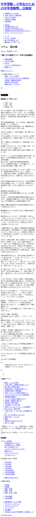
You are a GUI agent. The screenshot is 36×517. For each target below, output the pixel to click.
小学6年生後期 (10, 474)
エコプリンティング (11, 453)
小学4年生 (8, 468)
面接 (6, 419)
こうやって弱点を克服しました (15, 399)
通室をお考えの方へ (11, 478)
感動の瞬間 (8, 59)
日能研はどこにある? (12, 13)
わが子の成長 (9, 61)
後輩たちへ (8, 67)
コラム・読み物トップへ (9, 51)
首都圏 (7, 487)
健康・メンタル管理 (11, 76)
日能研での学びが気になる (14, 29)
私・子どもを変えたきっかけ (15, 415)
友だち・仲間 (9, 423)
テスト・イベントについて (14, 33)
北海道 (7, 485)
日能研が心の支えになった (14, 421)
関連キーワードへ (7, 71)
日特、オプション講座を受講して (16, 393)
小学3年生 (8, 466)
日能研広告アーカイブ (12, 443)
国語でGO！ (9, 451)
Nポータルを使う (11, 17)
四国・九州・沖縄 (11, 493)
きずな (7, 63)
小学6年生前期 (10, 472)
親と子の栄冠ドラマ (11, 40)
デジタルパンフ (10, 455)
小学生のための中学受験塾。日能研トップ (19, 512)
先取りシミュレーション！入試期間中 (18, 407)
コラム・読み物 (10, 38)
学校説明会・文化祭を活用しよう (16, 389)
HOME (7, 25)
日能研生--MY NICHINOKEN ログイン (18, 31)
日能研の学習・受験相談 (13, 391)
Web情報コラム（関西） (13, 445)
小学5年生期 (9, 470)
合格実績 (8, 21)
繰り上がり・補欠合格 (12, 409)
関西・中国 (8, 491)
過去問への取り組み (11, 82)
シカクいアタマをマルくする (15, 449)
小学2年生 (8, 464)
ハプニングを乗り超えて (13, 65)
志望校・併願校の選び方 (13, 80)
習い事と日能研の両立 (12, 387)
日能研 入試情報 (10, 19)
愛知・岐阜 (8, 489)
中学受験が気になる (11, 27)
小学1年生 (8, 462)
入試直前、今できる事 (12, 405)
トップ (7, 36)
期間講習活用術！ (11, 397)
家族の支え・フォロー (12, 84)
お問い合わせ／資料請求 (13, 15)
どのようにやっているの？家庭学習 (17, 78)
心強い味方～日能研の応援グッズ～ (17, 385)
